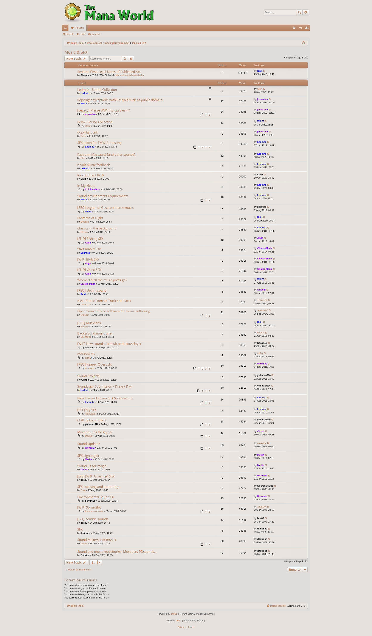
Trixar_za (86, 304)
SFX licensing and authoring (97, 486)
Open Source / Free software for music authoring (113, 311)
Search (69, 34)
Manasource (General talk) (130, 75)
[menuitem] (294, 28)
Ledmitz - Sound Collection (97, 89)
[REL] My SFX (87, 410)
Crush (260, 431)
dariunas (90, 500)
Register (95, 34)
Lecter (84, 543)
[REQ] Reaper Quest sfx (94, 364)
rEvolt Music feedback (93, 165)
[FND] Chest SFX (89, 269)
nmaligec (89, 368)
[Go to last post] (264, 71)
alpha (88, 357)
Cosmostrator (265, 486)
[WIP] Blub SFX (88, 259)
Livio (83, 178)
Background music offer (95, 333)
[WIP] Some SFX (89, 507)
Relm (87, 126)
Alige (88, 242)
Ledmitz (85, 93)
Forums (79, 27)
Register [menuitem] (307, 28)
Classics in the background (96, 228)
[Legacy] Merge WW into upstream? (103, 110)
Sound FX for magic (91, 466)
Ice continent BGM (91, 175)
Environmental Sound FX (95, 497)
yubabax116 (87, 379)
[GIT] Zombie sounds (92, 519)
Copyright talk (87, 132)
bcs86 (84, 480)
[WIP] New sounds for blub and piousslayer (109, 343)
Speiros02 (262, 310)
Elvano (84, 232)
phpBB (174, 613)
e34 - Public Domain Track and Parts (104, 300)
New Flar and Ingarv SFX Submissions (105, 398)
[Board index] (108, 12)
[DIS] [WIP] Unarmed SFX (95, 476)
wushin (261, 289)
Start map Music (89, 249)
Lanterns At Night (90, 218)
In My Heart (86, 185)
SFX (80, 529)
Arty (178, 620)
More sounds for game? (94, 432)
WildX (84, 103)
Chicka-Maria (92, 189)
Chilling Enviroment (91, 420)
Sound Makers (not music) (96, 539)
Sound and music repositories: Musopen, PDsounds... (117, 551)
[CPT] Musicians (89, 323)
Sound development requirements (102, 196)
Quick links (66, 28)
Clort (259, 89)
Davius (88, 436)
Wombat (262, 363)
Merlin (88, 459)
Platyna (85, 75)
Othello (84, 315)
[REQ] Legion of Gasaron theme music (105, 207)
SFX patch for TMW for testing (99, 142)
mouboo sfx (86, 354)
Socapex (90, 347)
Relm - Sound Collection (95, 122)
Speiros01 (86, 337)
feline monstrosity (94, 511)
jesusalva (262, 99)
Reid (259, 71)
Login (82, 34)
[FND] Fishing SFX (90, 238)
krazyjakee (91, 414)
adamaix (261, 506)
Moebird (85, 221)
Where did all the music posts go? (102, 280)
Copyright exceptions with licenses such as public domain (119, 100)
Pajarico (85, 555)
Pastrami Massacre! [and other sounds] (106, 154)
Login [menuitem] (301, 28)
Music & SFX (75, 52)
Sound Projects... (89, 376)
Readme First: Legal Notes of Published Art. (109, 71)
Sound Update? (88, 443)
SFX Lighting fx (88, 455)
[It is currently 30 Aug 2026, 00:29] (303, 43)
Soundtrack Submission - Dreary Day (104, 386)
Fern (83, 490)
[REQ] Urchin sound (92, 290)
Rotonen (262, 475)
